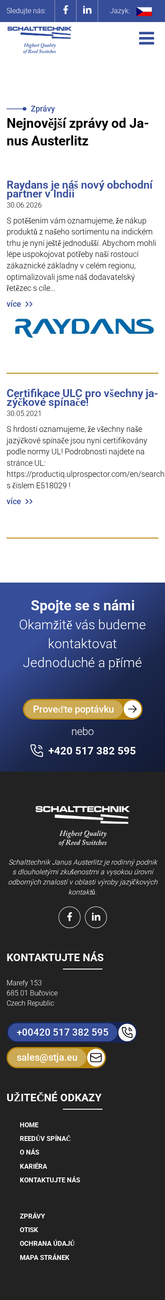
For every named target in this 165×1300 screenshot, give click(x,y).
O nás (29, 1152)
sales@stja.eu (47, 1057)
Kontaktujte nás (50, 1180)
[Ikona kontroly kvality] (82, 825)
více (14, 303)
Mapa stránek (45, 1258)
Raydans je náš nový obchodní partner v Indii (80, 189)
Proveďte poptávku (73, 709)
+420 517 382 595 (92, 751)
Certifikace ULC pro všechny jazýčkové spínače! (82, 398)
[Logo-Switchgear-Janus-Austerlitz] (40, 40)
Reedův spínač (45, 1139)
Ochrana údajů (47, 1244)
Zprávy (32, 1216)
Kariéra (33, 1166)
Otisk (29, 1230)
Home (29, 1125)
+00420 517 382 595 (63, 1032)
